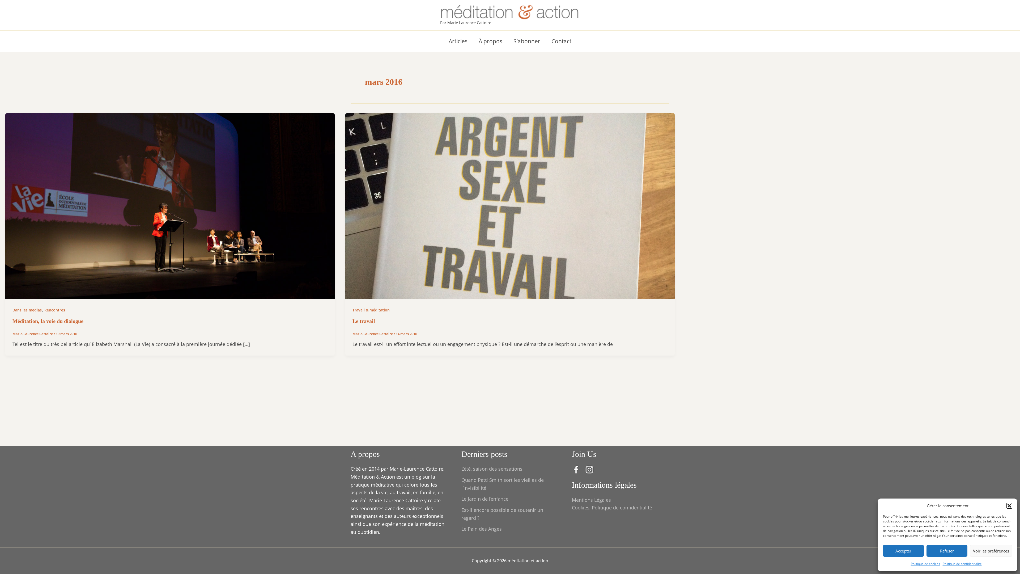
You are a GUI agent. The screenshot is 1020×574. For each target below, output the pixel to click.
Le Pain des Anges (481, 529)
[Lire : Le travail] (510, 205)
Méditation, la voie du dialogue (47, 321)
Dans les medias (27, 310)
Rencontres (54, 310)
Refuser (947, 551)
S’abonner (526, 41)
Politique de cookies (925, 564)
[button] (1009, 505)
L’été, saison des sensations (491, 469)
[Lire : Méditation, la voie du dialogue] (170, 205)
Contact (561, 41)
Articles (458, 41)
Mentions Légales (591, 500)
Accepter (903, 551)
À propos (490, 41)
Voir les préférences (991, 551)
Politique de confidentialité (962, 564)
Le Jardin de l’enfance (484, 499)
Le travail (363, 321)
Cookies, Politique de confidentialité (612, 507)
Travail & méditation (371, 310)
